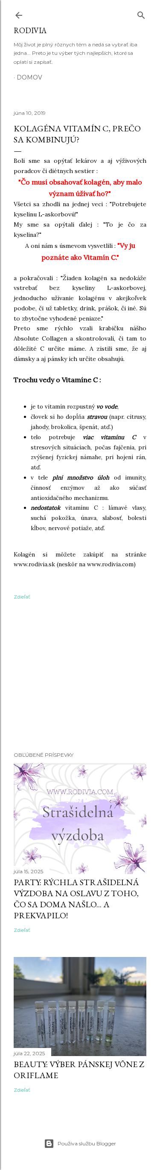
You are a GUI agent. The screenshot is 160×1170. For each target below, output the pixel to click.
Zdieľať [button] (22, 597)
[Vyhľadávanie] (141, 13)
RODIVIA (30, 30)
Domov (29, 77)
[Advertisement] (80, 677)
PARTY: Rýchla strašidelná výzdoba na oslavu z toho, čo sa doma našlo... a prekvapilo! (76, 899)
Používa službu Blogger (87, 1143)
